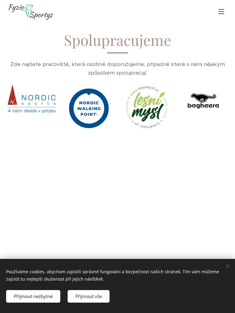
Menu (221, 11)
